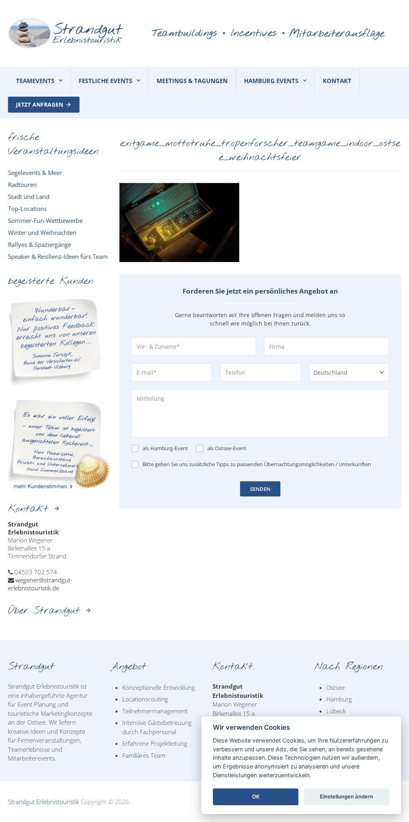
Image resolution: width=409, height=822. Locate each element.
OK (256, 796)
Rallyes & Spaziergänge (39, 244)
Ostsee (335, 687)
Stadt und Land (29, 197)
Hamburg (339, 699)
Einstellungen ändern (346, 796)
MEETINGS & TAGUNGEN (192, 81)
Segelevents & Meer (35, 173)
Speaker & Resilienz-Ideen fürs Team (58, 256)
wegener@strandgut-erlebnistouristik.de (40, 584)
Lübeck (335, 711)
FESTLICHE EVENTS (105, 81)
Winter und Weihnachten (42, 232)
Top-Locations (27, 208)
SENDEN (260, 488)
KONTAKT (337, 81)
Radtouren (22, 185)
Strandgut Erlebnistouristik (43, 802)
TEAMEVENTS (35, 81)
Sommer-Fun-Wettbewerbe (45, 220)
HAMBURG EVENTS (271, 81)
